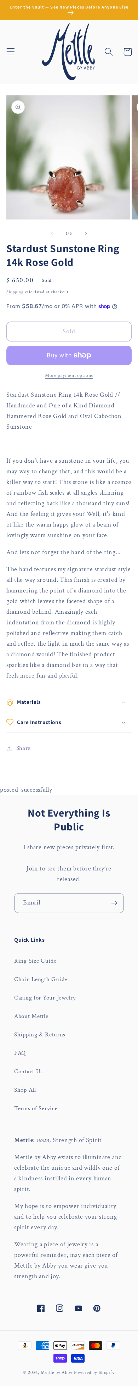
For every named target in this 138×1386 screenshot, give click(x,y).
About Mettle (31, 1016)
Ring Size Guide (35, 961)
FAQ (20, 1053)
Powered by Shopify (94, 1372)
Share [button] (23, 748)
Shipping (15, 292)
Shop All (25, 1090)
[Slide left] (52, 233)
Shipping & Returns (39, 1035)
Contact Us (28, 1071)
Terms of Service (36, 1108)
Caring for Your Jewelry (45, 998)
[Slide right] (86, 233)
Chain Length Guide (40, 979)
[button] (10, 52)
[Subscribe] (114, 903)
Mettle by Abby (57, 1372)
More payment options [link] (69, 375)
